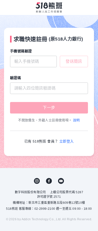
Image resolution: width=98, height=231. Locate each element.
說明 (76, 120)
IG (37, 181)
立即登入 (66, 141)
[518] (49, 7)
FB (49, 181)
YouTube (61, 181)
